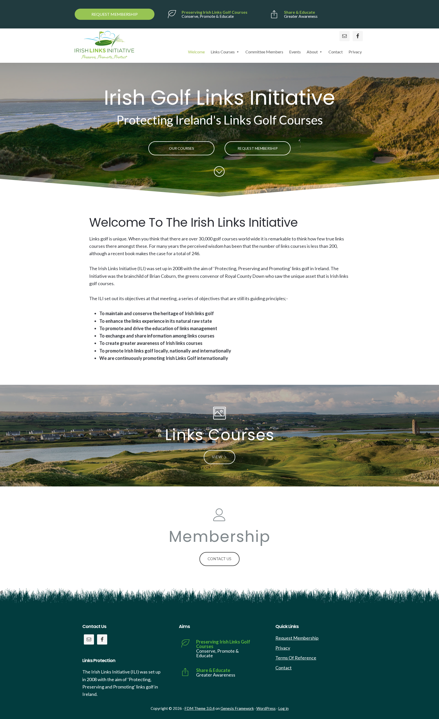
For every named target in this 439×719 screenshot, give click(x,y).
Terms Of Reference (295, 658)
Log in (283, 708)
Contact (283, 667)
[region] (219, 131)
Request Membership (297, 638)
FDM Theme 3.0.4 (199, 708)
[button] (219, 435)
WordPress (266, 708)
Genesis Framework (237, 708)
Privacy (282, 648)
